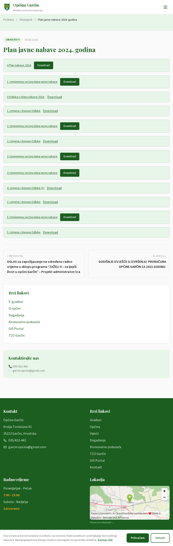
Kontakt (96, 467)
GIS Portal (16, 328)
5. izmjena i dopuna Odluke (24, 232)
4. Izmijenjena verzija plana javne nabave (32, 173)
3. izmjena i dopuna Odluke (24, 202)
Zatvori (160, 538)
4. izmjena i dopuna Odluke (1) (25, 188)
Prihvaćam (138, 538)
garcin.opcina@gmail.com (27, 447)
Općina (95, 427)
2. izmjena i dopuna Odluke (24, 141)
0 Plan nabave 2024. (19, 65)
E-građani (16, 301)
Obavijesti (25, 20)
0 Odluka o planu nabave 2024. (26, 97)
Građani (95, 420)
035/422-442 (17, 440)
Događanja (16, 315)
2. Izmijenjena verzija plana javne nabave (32, 126)
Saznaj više (105, 540)
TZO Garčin (17, 335)
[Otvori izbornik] (165, 7)
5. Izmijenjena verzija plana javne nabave (32, 217)
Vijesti (94, 433)
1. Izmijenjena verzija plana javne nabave (32, 82)
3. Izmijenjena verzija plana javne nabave (32, 156)
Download (43, 65)
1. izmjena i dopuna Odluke (24, 111)
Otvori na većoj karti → (102, 522)
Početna (8, 20)
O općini (14, 308)
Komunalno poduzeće (24, 322)
